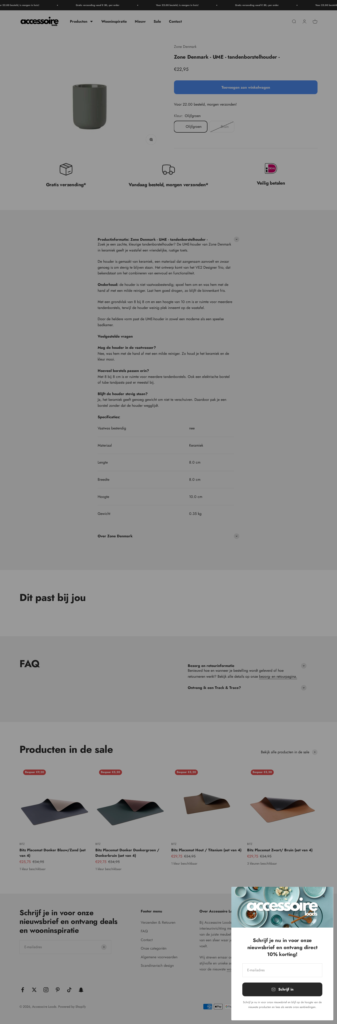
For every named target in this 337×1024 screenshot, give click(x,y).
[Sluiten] (324, 896)
